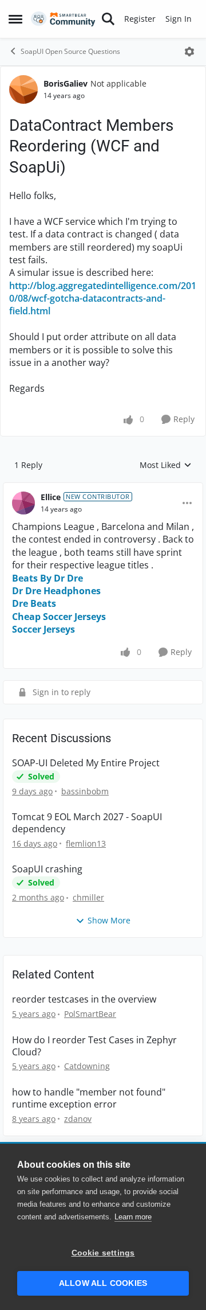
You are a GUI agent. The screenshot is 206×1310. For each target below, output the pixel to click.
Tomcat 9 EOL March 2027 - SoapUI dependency (87, 823)
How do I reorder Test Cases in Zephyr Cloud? (94, 1046)
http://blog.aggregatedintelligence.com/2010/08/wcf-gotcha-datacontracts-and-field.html (102, 298)
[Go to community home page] (63, 19)
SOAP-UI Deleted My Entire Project (86, 763)
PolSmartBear (90, 1013)
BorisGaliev (65, 83)
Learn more (133, 1216)
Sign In (178, 18)
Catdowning (87, 1066)
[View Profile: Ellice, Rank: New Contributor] (23, 503)
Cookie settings (103, 1253)
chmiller (88, 897)
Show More (109, 920)
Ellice (51, 497)
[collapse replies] (103, 488)
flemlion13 (86, 843)
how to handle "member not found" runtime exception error (88, 1098)
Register (140, 18)
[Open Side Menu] (15, 19)
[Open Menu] (189, 52)
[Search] (108, 19)
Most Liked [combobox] (166, 465)
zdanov (78, 1118)
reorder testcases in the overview (84, 999)
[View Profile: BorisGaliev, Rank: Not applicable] (23, 89)
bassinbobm (85, 791)
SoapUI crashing (47, 869)
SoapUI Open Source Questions (70, 51)
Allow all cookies (103, 1283)
